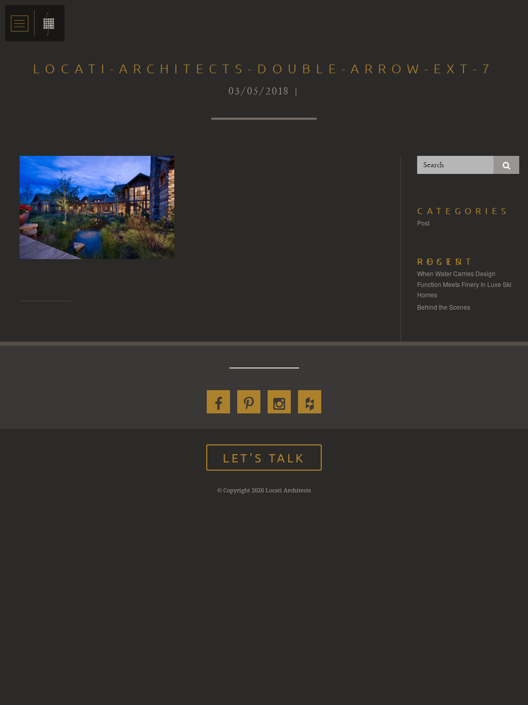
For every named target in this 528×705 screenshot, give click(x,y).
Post (423, 222)
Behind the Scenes (443, 306)
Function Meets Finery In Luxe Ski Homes (464, 289)
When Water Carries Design (456, 273)
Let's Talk (264, 457)
